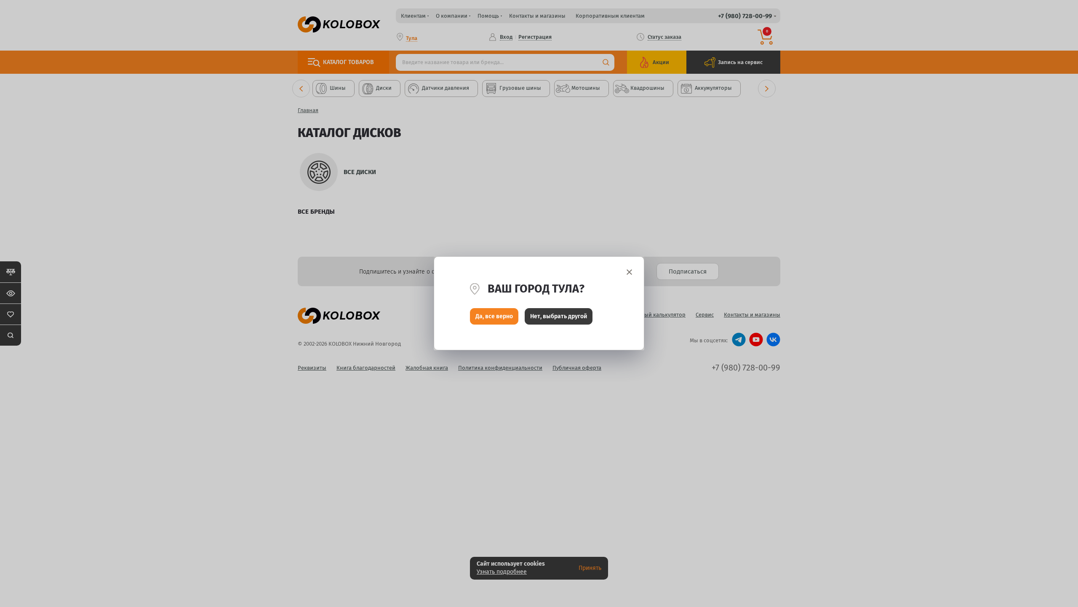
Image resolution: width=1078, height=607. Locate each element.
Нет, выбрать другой (558, 316)
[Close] (629, 272)
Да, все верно (494, 316)
